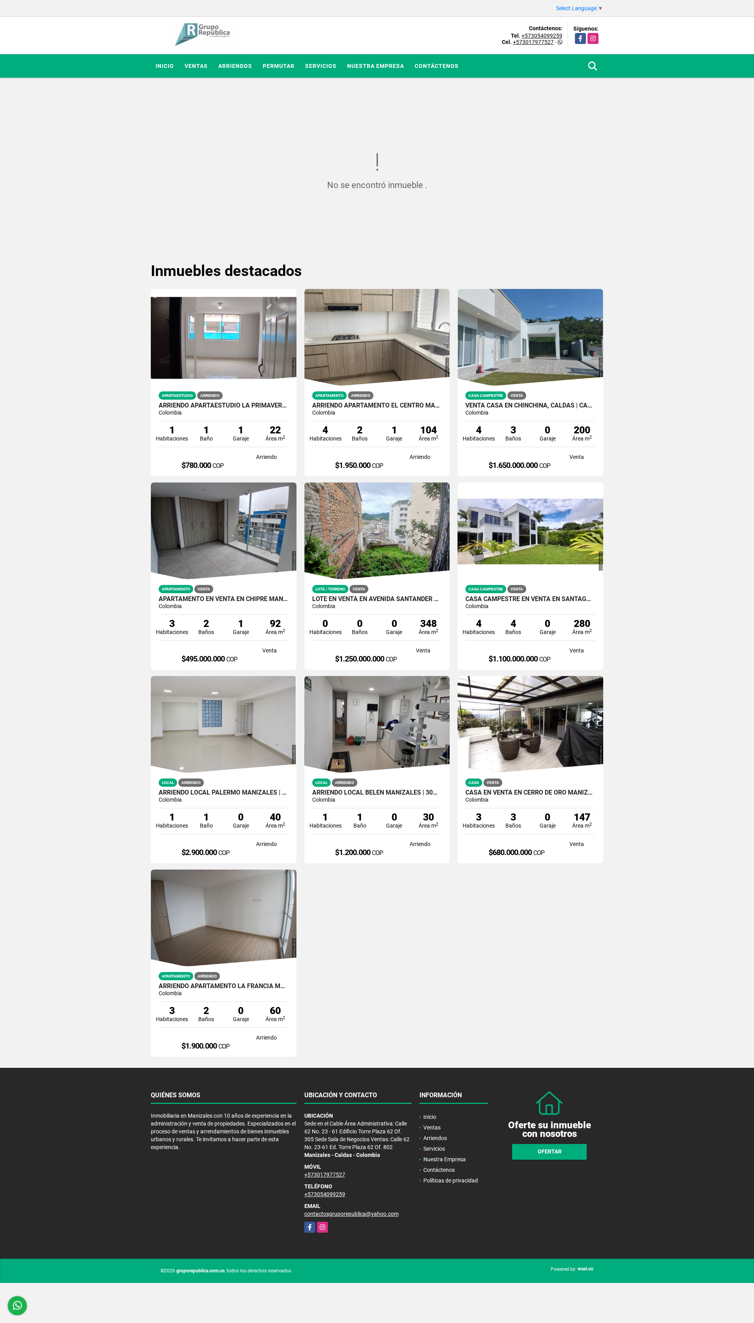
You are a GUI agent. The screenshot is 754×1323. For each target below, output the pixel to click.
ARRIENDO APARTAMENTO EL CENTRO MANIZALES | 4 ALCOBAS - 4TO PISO (377, 405)
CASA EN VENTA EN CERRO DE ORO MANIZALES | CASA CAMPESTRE (530, 792)
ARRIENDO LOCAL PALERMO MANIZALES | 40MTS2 (224, 792)
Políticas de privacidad (450, 1180)
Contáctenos (437, 66)
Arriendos (235, 66)
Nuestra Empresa (375, 66)
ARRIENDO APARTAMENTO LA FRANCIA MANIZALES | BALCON (224, 986)
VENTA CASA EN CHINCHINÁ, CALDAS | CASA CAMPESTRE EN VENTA (530, 405)
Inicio (165, 66)
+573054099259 (542, 36)
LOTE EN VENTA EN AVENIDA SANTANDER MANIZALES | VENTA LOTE (377, 599)
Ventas (196, 66)
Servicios (321, 66)
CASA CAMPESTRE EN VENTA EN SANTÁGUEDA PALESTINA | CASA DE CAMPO (530, 599)
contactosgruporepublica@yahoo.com (351, 1214)
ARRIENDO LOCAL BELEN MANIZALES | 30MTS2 (377, 792)
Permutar (279, 66)
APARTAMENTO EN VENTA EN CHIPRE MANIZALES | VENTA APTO (224, 599)
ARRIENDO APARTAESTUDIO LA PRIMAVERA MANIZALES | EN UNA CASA (224, 405)
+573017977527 (533, 42)
